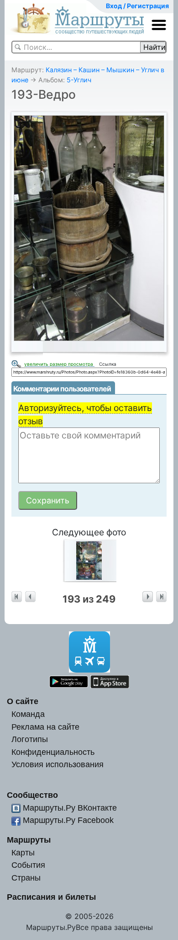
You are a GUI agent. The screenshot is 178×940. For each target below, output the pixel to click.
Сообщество (32, 795)
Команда (28, 714)
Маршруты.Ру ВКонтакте (70, 807)
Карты (23, 852)
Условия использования (57, 764)
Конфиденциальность (52, 752)
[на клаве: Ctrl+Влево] (30, 597)
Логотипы (29, 739)
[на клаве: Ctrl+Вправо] (147, 597)
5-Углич (79, 80)
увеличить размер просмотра (59, 364)
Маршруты (29, 839)
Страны (26, 877)
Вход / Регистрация (137, 6)
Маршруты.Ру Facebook (68, 820)
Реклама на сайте (45, 727)
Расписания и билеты (51, 897)
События (28, 865)
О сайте (22, 701)
